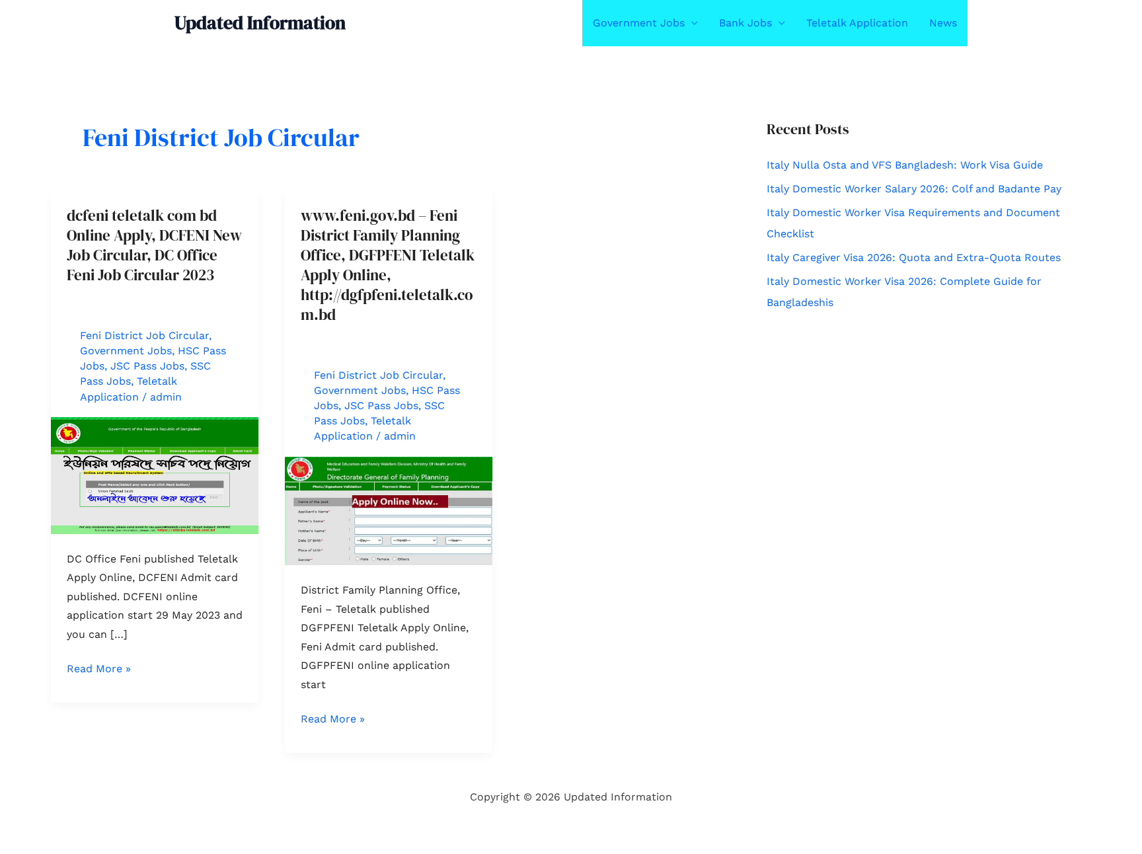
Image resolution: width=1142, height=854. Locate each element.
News (943, 23)
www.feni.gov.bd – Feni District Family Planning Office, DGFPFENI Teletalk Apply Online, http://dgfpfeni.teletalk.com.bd (388, 265)
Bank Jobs (745, 23)
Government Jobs (639, 23)
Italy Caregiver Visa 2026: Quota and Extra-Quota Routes (914, 257)
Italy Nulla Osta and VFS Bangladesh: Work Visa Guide (905, 165)
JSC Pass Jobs (147, 366)
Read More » (99, 670)
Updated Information (260, 22)
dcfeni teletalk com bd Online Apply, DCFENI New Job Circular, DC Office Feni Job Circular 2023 (154, 245)
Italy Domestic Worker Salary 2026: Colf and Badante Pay (914, 188)
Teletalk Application (857, 23)
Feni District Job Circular (144, 335)
